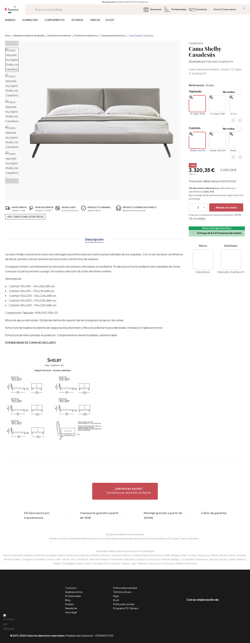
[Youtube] (218, 585)
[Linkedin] (203, 585)
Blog (68, 600)
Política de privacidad (125, 587)
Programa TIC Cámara (125, 608)
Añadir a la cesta (226, 207)
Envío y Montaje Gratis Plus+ (217, 228)
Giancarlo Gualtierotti (219, 61)
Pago (116, 595)
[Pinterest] (195, 585)
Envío (116, 600)
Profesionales (73, 595)
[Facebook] (188, 585)
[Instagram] (211, 585)
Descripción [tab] (94, 239)
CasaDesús (196, 43)
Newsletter (71, 608)
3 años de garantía (213, 513)
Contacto (71, 587)
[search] (32, 9)
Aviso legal (71, 612)
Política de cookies (123, 604)
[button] (125, 491)
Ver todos (229, 91)
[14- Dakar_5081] (217, 103)
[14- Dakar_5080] (197, 103)
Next (12, 180)
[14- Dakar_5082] (237, 103)
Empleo (69, 604)
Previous (12, 43)
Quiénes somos (74, 591)
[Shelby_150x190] (237, 140)
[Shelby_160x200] (217, 140)
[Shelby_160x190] (197, 140)
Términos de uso (122, 591)
